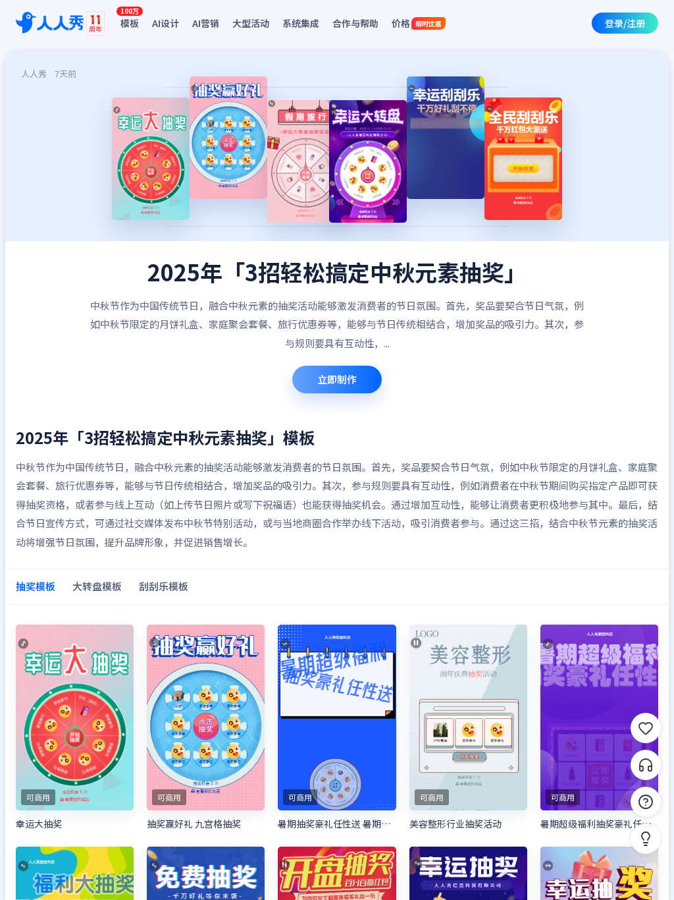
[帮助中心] (646, 802)
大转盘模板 (97, 586)
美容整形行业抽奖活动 (455, 823)
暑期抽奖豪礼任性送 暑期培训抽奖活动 (337, 823)
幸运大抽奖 (39, 823)
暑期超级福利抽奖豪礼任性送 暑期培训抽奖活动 (599, 823)
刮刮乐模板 (163, 586)
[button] (646, 839)
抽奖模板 (35, 586)
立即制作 (337, 379)
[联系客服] (646, 765)
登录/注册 (625, 23)
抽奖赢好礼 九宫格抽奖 (194, 823)
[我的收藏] (646, 728)
